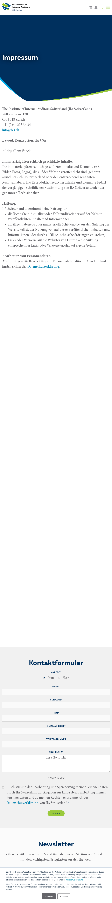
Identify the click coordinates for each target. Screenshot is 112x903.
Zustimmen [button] (48, 896)
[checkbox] (56, 678)
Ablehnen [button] (64, 896)
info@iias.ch (10, 130)
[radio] (48, 678)
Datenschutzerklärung (74, 879)
